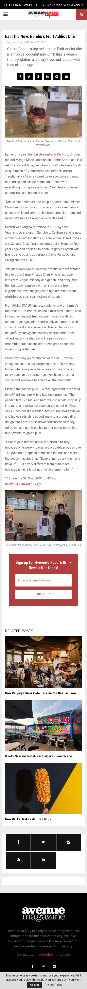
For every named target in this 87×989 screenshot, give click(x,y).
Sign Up (43, 594)
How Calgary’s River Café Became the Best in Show (40, 693)
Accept (34, 984)
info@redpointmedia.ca (53, 954)
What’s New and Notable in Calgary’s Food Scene (38, 756)
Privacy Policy (53, 984)
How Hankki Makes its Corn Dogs (28, 819)
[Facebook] (32, 966)
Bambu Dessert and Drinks (47, 154)
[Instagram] (54, 966)
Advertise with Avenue (65, 5)
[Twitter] (43, 966)
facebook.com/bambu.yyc (23, 484)
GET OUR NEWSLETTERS (24, 5)
